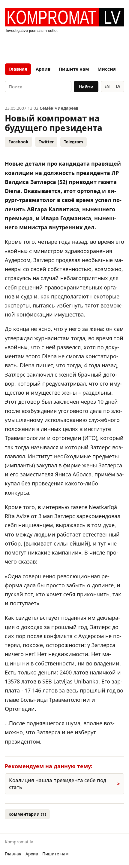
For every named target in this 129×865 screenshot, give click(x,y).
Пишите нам (74, 69)
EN (107, 86)
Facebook (18, 142)
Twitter (46, 142)
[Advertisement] (64, 46)
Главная (17, 69)
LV (118, 86)
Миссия (107, 69)
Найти (86, 87)
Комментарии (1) (27, 814)
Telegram (73, 142)
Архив (43, 69)
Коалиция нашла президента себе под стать (57, 783)
